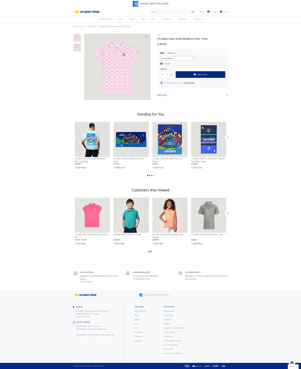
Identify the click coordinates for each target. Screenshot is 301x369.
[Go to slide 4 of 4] (73, 137)
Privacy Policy (169, 349)
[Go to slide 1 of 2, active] (149, 251)
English (291, 367)
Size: (167, 53)
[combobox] (293, 366)
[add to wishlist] (146, 38)
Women (132, 19)
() (226, 12)
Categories (139, 307)
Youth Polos (91, 26)
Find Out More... (86, 282)
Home (75, 26)
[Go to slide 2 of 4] (149, 175)
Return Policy (168, 315)
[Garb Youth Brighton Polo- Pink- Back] (77, 47)
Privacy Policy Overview (172, 341)
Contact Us (168, 319)
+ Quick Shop (80, 168)
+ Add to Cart (119, 168)
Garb (159, 35)
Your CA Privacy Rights (172, 353)
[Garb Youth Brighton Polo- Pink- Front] (77, 38)
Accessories (166, 19)
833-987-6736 (81, 326)
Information (169, 307)
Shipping (167, 324)
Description (162, 95)
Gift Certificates (169, 332)
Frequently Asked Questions (174, 328)
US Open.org (168, 336)
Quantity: (163, 69)
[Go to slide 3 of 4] (151, 175)
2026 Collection (106, 19)
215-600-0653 (81, 329)
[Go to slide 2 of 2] (73, 213)
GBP (200, 12)
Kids (153, 19)
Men (120, 19)
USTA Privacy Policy (171, 345)
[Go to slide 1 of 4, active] (147, 175)
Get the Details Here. (141, 279)
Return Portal (169, 311)
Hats (143, 19)
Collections (182, 19)
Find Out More (189, 83)
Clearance (197, 19)
